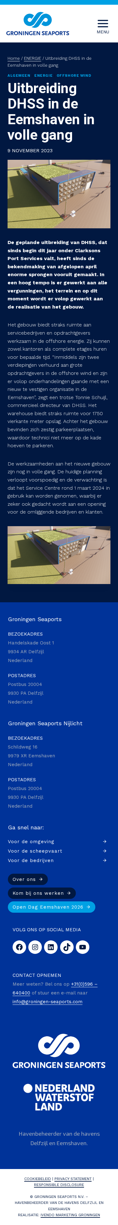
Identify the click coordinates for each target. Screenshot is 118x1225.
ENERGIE (43, 76)
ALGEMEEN (19, 76)
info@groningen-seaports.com (47, 1002)
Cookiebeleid (37, 1179)
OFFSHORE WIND (74, 76)
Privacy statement (73, 1179)
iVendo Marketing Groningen (70, 1215)
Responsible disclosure (59, 1185)
